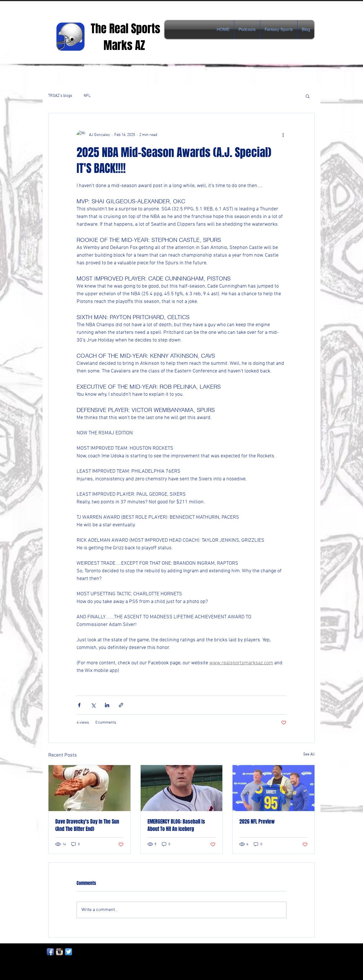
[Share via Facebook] (79, 705)
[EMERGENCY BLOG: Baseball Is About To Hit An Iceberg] (182, 788)
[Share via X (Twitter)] (93, 705)
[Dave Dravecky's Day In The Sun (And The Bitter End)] (89, 788)
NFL (87, 95)
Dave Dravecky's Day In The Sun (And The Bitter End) (87, 825)
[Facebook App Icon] (50, 951)
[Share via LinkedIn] (107, 705)
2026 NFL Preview (257, 821)
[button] (307, 96)
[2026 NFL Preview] (274, 788)
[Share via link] (121, 705)
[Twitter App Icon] (68, 951)
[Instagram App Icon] (59, 951)
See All (309, 754)
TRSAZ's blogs (60, 95)
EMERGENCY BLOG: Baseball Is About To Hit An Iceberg (176, 825)
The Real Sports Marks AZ (127, 37)
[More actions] (283, 134)
